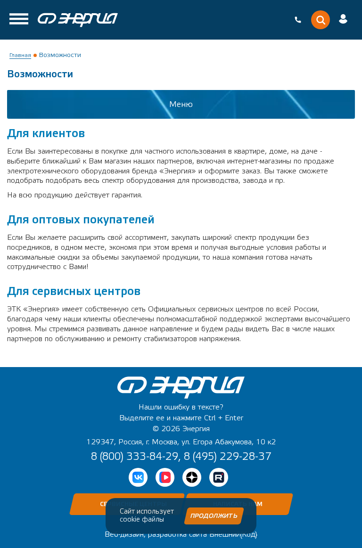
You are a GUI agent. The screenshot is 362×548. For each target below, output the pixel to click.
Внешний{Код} (233, 534)
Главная (20, 55)
